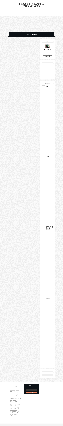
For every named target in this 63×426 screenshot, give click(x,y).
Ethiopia (15, 395)
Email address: (28, 388)
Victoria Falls (15, 412)
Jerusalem (15, 398)
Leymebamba (12, 401)
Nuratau (15, 404)
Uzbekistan (16, 411)
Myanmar (11, 404)
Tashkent (14, 408)
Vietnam (11, 414)
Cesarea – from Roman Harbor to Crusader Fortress (49, 157)
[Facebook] (30, 13)
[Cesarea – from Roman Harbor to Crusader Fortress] (43, 190)
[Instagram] (33, 13)
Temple (18, 408)
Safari (15, 405)
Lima (16, 401)
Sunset (11, 408)
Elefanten (11, 395)
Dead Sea (11, 394)
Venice (11, 412)
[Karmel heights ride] (43, 331)
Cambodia (11, 392)
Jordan (19, 398)
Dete (15, 394)
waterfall (15, 414)
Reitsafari (11, 405)
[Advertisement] (31, 23)
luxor (16, 402)
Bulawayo (15, 391)
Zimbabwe (11, 415)
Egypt (18, 394)
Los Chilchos (12, 402)
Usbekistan (12, 411)
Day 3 (19, 392)
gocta (19, 395)
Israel (11, 398)
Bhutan (11, 391)
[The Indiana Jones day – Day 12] (15, 44)
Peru (19, 404)
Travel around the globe (31, 5)
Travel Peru (15, 47)
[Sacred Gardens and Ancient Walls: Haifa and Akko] (43, 261)
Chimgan (15, 392)
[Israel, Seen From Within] (43, 120)
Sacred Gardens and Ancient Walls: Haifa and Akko (49, 227)
